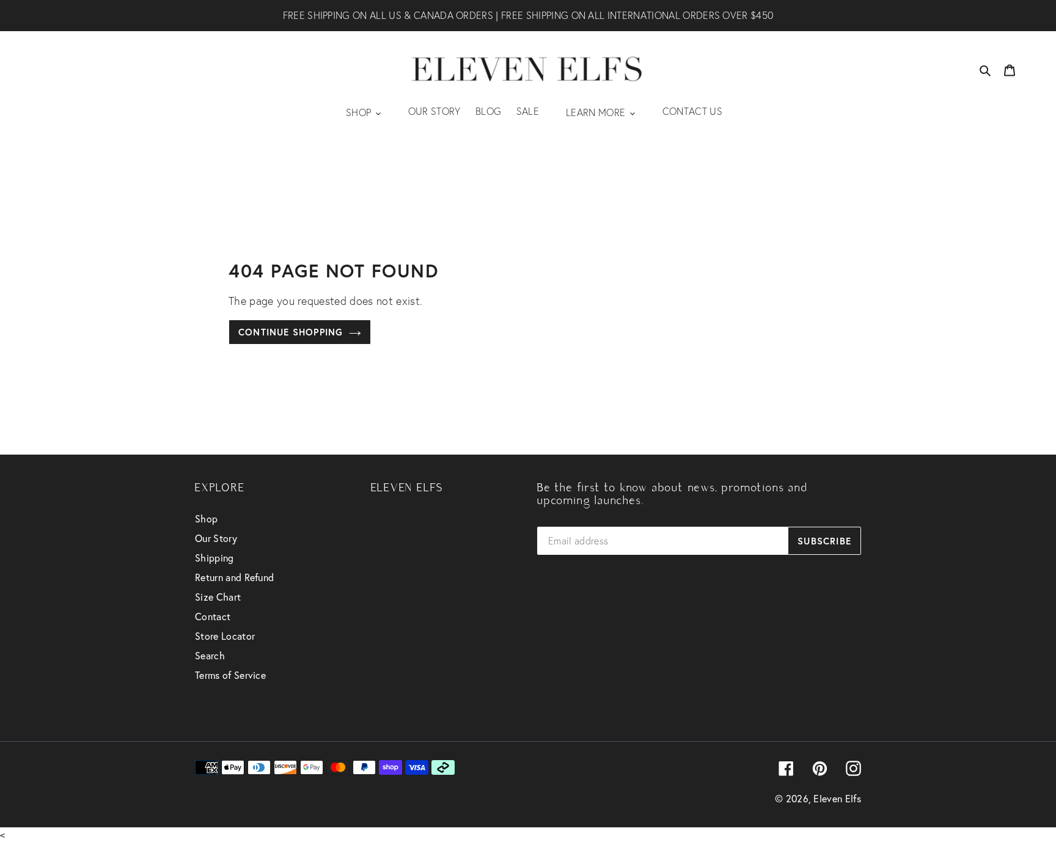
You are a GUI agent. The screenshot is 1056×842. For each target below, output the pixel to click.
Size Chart (218, 596)
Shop (206, 518)
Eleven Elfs (837, 798)
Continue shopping (290, 332)
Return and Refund (234, 577)
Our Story (216, 538)
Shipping (214, 557)
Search (210, 655)
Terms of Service (230, 674)
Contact (212, 616)
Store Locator (225, 635)
